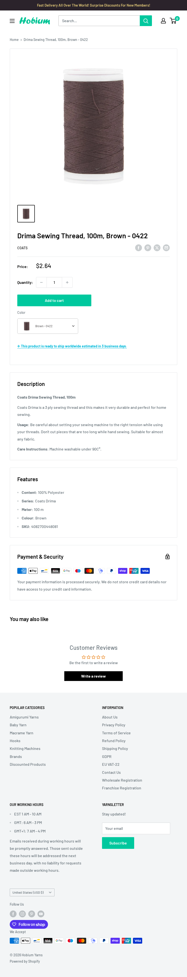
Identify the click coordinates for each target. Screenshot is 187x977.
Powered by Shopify (25, 961)
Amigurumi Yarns (24, 717)
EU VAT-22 (111, 764)
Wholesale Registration (122, 780)
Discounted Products (28, 764)
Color (21, 312)
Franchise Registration (121, 787)
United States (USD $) (28, 892)
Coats (22, 248)
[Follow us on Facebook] (13, 913)
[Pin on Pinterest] (147, 247)
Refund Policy (114, 740)
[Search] (146, 20)
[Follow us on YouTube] (40, 913)
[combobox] (47, 326)
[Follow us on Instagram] (22, 913)
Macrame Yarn (21, 732)
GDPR (107, 756)
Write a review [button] (93, 676)
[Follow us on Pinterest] (31, 913)
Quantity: (25, 282)
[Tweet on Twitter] (157, 247)
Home (14, 40)
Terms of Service (116, 732)
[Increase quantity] (67, 282)
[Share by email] (166, 247)
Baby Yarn (18, 724)
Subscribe (118, 843)
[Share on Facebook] (138, 247)
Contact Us (111, 772)
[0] (173, 21)
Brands (16, 756)
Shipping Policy (115, 748)
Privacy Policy (113, 724)
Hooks (15, 740)
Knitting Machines (25, 748)
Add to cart (54, 300)
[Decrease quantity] (41, 282)
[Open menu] (12, 21)
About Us (110, 717)
